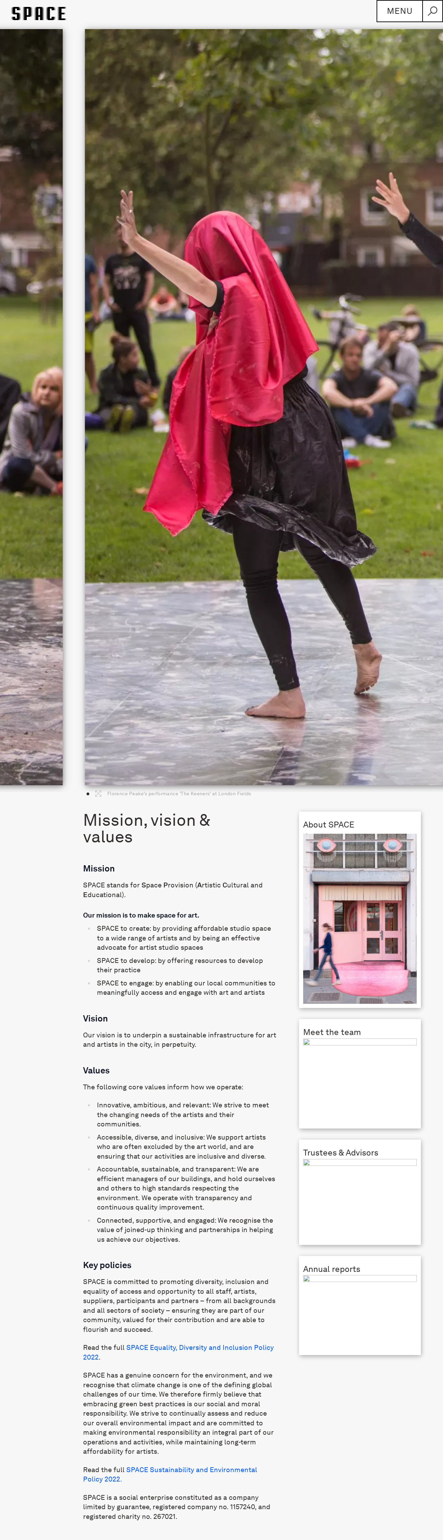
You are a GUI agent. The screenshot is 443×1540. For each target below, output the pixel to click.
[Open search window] (432, 11)
